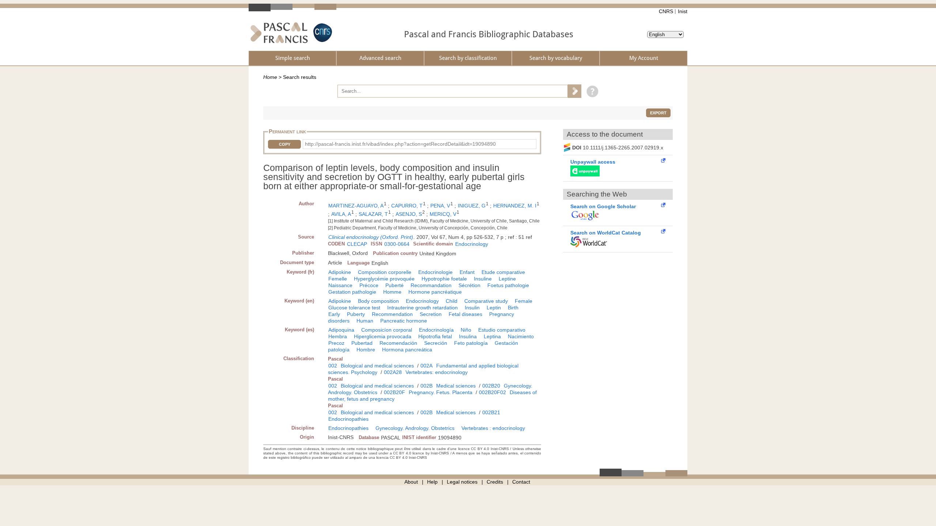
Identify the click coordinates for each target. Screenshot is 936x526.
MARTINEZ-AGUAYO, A (356, 206)
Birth (513, 307)
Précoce (368, 285)
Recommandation (431, 285)
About (411, 482)
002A (426, 366)
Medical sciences (456, 386)
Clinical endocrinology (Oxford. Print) (370, 237)
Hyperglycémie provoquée (384, 279)
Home (270, 77)
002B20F (394, 392)
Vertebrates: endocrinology (436, 372)
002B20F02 (492, 392)
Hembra (337, 336)
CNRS (666, 11)
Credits (495, 482)
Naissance (340, 285)
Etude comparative (503, 272)
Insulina (468, 336)
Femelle (337, 279)
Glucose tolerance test (354, 307)
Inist (682, 11)
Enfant (467, 272)
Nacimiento (521, 336)
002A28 (393, 372)
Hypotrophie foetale (444, 279)
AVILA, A (341, 214)
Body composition (378, 301)
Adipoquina (341, 330)
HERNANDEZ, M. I (514, 206)
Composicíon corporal (386, 330)
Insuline (483, 279)
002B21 (491, 412)
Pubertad (362, 343)
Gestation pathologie (352, 292)
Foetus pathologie (508, 285)
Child (451, 301)
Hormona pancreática (407, 349)
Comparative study (486, 301)
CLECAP (357, 244)
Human (364, 321)
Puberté (394, 285)
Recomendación (398, 343)
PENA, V (440, 206)
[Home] (279, 32)
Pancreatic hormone (403, 321)
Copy (284, 144)
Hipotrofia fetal (435, 336)
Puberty (356, 314)
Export (658, 113)
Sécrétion (469, 285)
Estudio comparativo (501, 330)
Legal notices (462, 482)
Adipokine (339, 272)
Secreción (435, 343)
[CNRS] (322, 32)
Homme (392, 292)
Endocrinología (436, 330)
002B (426, 386)
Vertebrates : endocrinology (493, 428)
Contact (521, 482)
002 (332, 366)
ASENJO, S (409, 214)
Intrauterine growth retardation (422, 307)
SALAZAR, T (373, 214)
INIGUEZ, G (472, 206)
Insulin (472, 307)
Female (523, 301)
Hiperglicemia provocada (382, 336)
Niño (466, 330)
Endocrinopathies (348, 419)
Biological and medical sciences (377, 366)
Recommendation (392, 314)
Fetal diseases (465, 314)
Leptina (492, 336)
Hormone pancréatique (435, 292)
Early (334, 314)
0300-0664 (397, 244)
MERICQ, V (443, 214)
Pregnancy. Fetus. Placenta (440, 392)
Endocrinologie (435, 272)
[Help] (591, 91)
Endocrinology (471, 244)
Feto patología (471, 343)
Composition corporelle (384, 272)
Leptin (494, 307)
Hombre (365, 349)
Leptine (507, 279)
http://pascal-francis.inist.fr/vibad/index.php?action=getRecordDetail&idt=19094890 (400, 144)
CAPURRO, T (407, 206)
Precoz (336, 343)
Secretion (431, 314)
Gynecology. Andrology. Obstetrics (414, 428)
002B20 (491, 386)
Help (432, 482)
